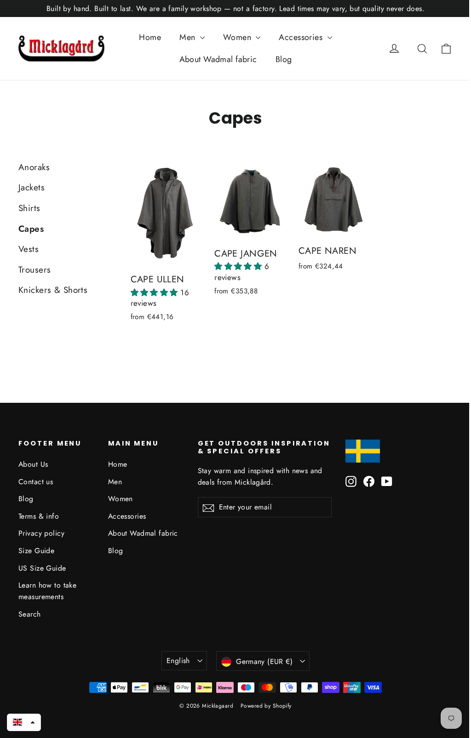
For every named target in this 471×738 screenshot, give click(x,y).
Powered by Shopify (266, 706)
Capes (31, 229)
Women (238, 37)
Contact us (35, 481)
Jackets (31, 187)
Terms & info (38, 516)
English (178, 660)
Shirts (29, 208)
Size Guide (36, 550)
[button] (156, 292)
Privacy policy (41, 533)
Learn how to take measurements (47, 591)
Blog (284, 59)
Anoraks (34, 167)
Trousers (34, 269)
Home (150, 37)
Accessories (302, 37)
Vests (28, 249)
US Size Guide (42, 568)
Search (29, 614)
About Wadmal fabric (218, 59)
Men (188, 37)
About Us (33, 464)
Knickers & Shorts (52, 290)
